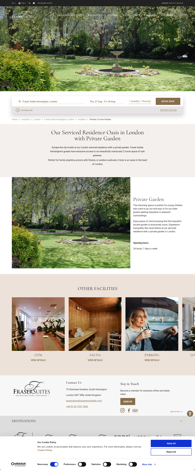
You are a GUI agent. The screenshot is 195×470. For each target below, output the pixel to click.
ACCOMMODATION (69, 15)
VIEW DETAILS (38, 360)
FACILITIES (95, 15)
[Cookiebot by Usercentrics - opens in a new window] (18, 464)
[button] (67, 259)
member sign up (168, 3)
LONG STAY (130, 15)
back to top (175, 412)
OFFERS (113, 15)
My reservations (45, 3)
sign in (180, 3)
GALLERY (167, 15)
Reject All (171, 452)
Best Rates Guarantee (168, 110)
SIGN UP (127, 401)
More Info (147, 464)
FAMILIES (150, 15)
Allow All (171, 443)
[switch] (82, 464)
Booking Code (27, 110)
